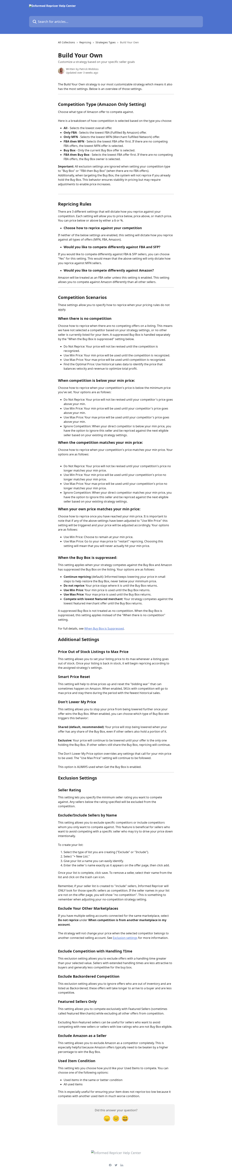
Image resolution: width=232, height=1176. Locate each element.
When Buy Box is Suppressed (104, 629)
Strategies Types (106, 42)
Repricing (85, 42)
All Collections (66, 42)
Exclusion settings (125, 938)
